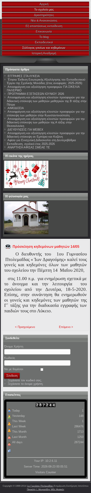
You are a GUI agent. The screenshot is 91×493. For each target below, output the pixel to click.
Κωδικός (9, 358)
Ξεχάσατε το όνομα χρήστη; (25, 383)
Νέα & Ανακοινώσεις (44, 20)
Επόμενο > (66, 327)
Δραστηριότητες (44, 15)
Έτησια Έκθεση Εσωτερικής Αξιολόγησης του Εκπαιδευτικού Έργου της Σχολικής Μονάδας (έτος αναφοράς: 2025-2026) (46, 81)
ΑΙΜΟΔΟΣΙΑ (16, 108)
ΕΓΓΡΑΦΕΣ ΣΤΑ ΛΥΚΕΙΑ (24, 76)
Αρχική (44, 4)
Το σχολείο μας (44, 9)
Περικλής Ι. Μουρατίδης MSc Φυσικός (45, 489)
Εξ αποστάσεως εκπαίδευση (44, 26)
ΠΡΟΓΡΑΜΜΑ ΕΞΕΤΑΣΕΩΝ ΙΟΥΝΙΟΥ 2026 (36, 93)
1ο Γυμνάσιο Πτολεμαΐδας (40, 486)
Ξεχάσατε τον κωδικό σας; (25, 380)
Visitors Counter (45, 472)
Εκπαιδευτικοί (44, 42)
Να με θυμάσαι (13, 369)
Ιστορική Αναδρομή (44, 53)
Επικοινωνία (44, 31)
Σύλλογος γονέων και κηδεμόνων (43, 47)
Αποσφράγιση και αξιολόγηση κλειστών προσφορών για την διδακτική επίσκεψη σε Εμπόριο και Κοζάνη (46, 134)
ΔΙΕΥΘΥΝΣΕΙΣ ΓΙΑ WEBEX (25, 129)
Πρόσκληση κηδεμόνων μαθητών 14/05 (46, 246)
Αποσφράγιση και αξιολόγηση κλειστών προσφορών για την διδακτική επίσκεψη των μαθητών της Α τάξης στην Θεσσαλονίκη (46, 122)
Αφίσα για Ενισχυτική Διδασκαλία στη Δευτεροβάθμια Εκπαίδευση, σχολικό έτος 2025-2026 (41, 142)
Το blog (44, 37)
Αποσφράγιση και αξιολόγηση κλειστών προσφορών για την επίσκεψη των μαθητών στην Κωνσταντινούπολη (46, 113)
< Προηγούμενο (25, 327)
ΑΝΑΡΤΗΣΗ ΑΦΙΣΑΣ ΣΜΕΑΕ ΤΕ (29, 147)
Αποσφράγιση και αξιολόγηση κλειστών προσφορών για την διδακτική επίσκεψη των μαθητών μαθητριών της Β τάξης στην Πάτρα (47, 101)
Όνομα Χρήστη (13, 346)
